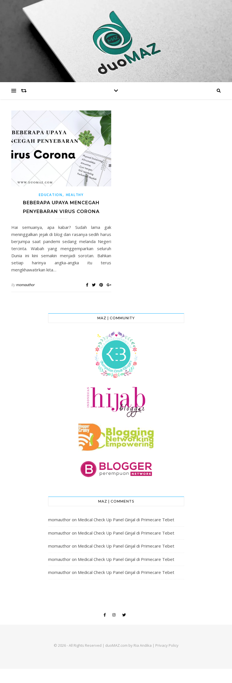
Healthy (75, 194)
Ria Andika (143, 645)
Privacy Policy (167, 645)
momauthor (25, 284)
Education (50, 194)
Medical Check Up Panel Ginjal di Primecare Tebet (126, 519)
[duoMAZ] (116, 41)
